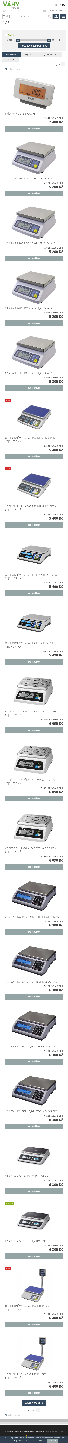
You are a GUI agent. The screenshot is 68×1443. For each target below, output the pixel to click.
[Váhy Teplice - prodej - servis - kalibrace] (10, 4)
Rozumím (52, 1440)
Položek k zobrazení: (34, 46)
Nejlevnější (11, 54)
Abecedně (10, 60)
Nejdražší (29, 54)
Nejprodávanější (50, 54)
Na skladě (13, 35)
